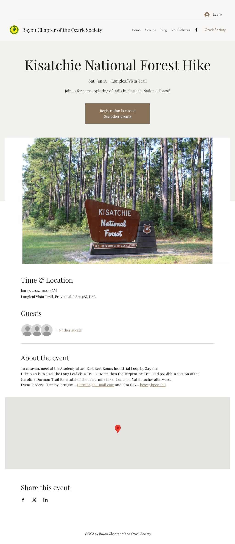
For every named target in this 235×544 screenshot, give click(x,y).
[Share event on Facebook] (23, 500)
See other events (117, 116)
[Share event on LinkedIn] (45, 500)
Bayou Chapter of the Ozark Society (62, 29)
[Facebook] (196, 30)
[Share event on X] (34, 500)
